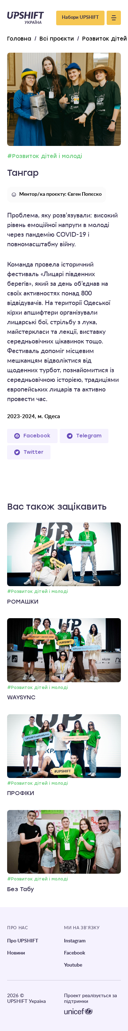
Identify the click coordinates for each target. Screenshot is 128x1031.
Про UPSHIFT (22, 940)
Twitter (33, 452)
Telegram (88, 436)
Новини (16, 953)
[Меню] (114, 18)
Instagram (75, 940)
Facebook (36, 436)
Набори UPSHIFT (80, 17)
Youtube (73, 965)
